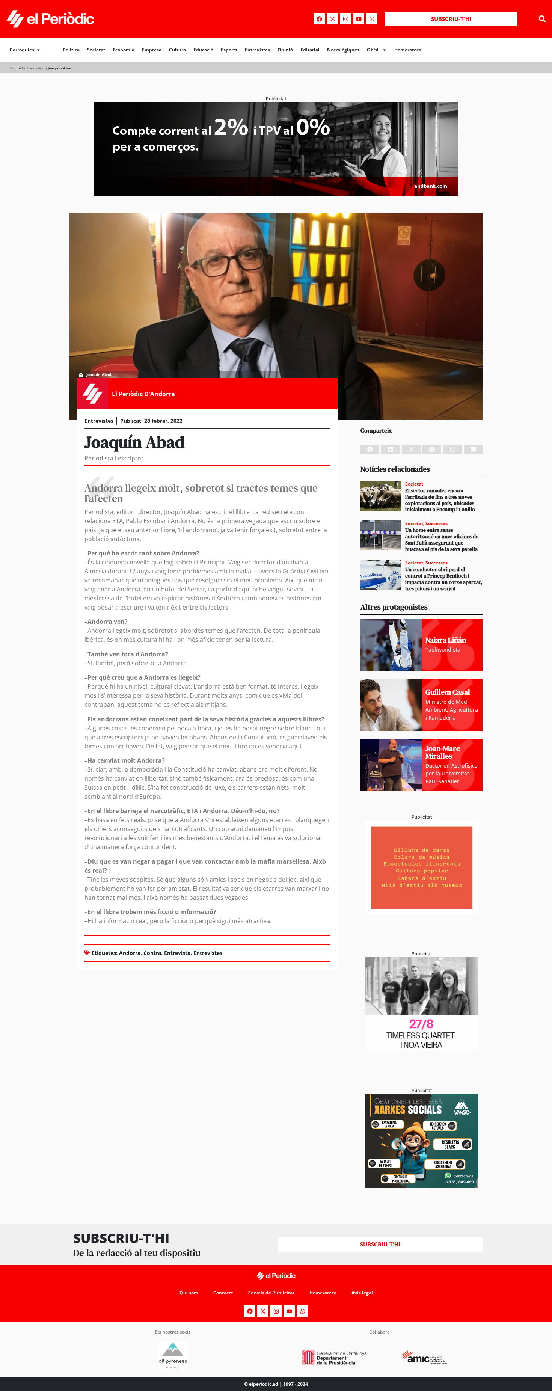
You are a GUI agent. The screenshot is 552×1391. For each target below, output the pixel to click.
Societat (96, 50)
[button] (542, 19)
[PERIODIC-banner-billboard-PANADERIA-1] (276, 194)
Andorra (129, 953)
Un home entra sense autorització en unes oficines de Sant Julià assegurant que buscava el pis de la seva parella (441, 539)
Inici (13, 68)
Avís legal (362, 1293)
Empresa (151, 50)
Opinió (285, 50)
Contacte (223, 1293)
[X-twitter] (332, 18)
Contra (152, 953)
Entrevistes (257, 50)
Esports (229, 50)
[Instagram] (345, 18)
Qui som (188, 1293)
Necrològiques (343, 50)
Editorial (310, 50)
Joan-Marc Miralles (442, 752)
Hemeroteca (407, 50)
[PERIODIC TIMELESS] (421, 1049)
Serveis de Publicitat (271, 1293)
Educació (203, 50)
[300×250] (421, 912)
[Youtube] (358, 18)
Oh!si (373, 50)
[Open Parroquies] (38, 50)
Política (71, 50)
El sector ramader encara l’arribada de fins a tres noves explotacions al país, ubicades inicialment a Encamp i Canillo (440, 500)
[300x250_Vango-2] (421, 1185)
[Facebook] (319, 18)
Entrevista (177, 953)
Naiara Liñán (445, 640)
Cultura (177, 50)
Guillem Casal (447, 692)
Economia (123, 50)
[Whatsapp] (371, 18)
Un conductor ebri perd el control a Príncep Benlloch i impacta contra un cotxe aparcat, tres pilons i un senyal (443, 579)
